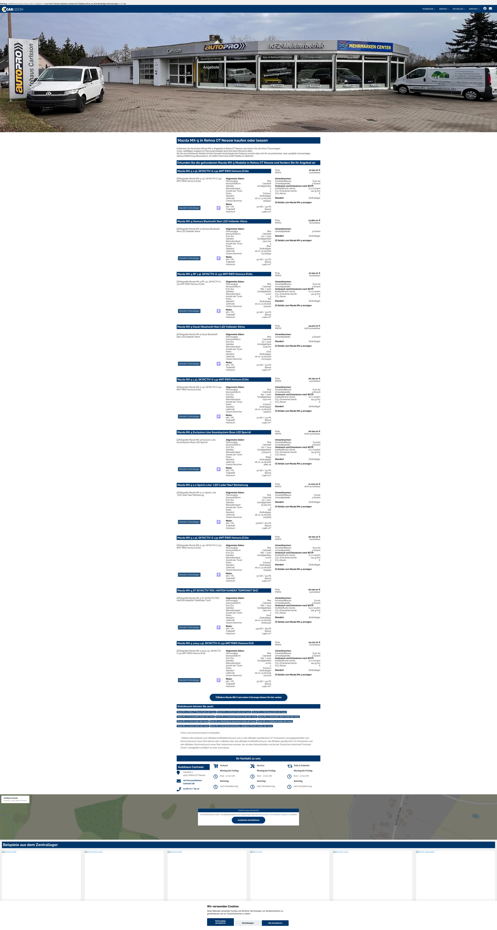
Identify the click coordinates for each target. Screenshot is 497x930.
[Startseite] (12, 9)
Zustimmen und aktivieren (248, 820)
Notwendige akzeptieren (220, 922)
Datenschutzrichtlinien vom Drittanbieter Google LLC (271, 814)
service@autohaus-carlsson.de (192, 782)
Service (443, 9)
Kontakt (473, 9)
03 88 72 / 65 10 (191, 788)
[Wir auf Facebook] (485, 8)
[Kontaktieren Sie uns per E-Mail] (490, 8)
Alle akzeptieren (275, 923)
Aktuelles (458, 9)
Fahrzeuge (427, 9)
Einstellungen (248, 923)
